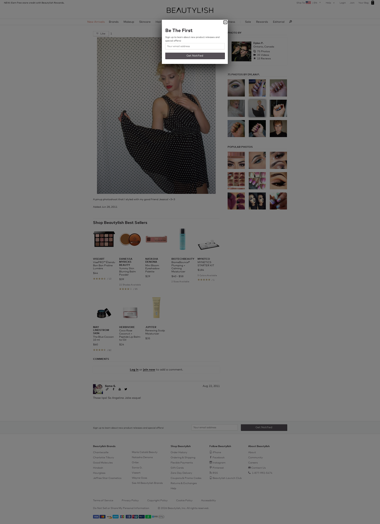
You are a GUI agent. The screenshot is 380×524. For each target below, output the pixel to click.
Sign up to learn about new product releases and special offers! (192, 39)
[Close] (225, 22)
